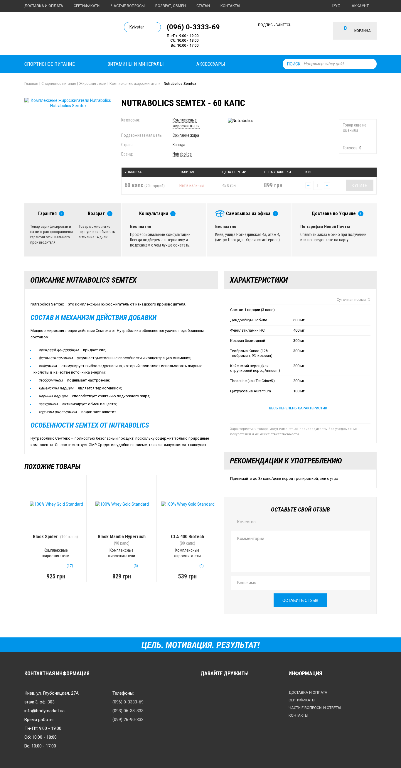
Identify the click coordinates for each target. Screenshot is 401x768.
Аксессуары (210, 64)
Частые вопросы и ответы (315, 707)
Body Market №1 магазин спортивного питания (64, 34)
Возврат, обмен (170, 6)
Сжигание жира (186, 135)
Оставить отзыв (300, 600)
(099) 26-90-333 (128, 719)
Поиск (294, 64)
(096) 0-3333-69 (193, 27)
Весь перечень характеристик (298, 408)
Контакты (230, 6)
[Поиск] (370, 64)
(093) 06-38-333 (128, 710)
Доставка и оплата (43, 6)
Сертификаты (87, 6)
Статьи (203, 6)
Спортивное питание (49, 64)
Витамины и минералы (135, 64)
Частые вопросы (128, 6)
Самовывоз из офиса (248, 213)
